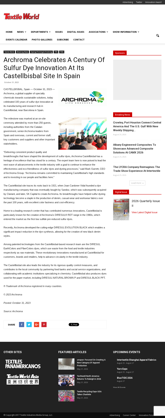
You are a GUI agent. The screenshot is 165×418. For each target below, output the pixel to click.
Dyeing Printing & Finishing (41, 52)
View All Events (119, 387)
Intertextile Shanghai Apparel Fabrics (136, 360)
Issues (59, 31)
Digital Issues (75, 31)
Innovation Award (153, 2)
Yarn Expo (122, 369)
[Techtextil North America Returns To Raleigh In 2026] (66, 380)
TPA (56, 52)
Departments (39, 31)
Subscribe (63, 39)
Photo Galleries (42, 39)
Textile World (9, 52)
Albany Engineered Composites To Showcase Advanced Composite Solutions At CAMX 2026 (134, 148)
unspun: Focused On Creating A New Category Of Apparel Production (91, 363)
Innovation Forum (147, 415)
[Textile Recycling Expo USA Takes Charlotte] (66, 395)
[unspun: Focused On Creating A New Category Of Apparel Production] (66, 364)
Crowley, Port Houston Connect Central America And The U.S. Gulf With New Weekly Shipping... (137, 126)
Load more (136, 183)
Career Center (129, 415)
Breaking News (22, 52)
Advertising (128, 2)
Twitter (139, 2)
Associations (97, 31)
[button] (157, 36)
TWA (61, 52)
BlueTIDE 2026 (124, 378)
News (20, 31)
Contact (79, 39)
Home (9, 31)
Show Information (125, 31)
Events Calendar (16, 39)
